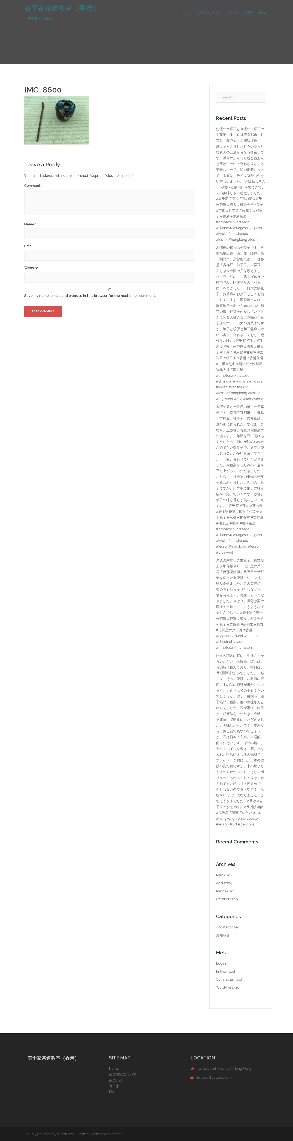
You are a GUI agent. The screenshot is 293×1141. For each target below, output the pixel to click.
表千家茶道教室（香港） (62, 8)
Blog (262, 12)
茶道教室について (208, 12)
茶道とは (232, 12)
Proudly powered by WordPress (49, 1134)
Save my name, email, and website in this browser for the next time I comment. (90, 296)
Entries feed (225, 972)
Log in (221, 963)
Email (29, 246)
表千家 (248, 12)
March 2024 (225, 891)
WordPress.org (227, 987)
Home (185, 12)
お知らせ (223, 935)
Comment (33, 186)
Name (30, 224)
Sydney (96, 1134)
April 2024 (224, 883)
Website (31, 268)
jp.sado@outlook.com (214, 1077)
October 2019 (227, 899)
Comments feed (229, 979)
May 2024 (224, 875)
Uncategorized (227, 927)
